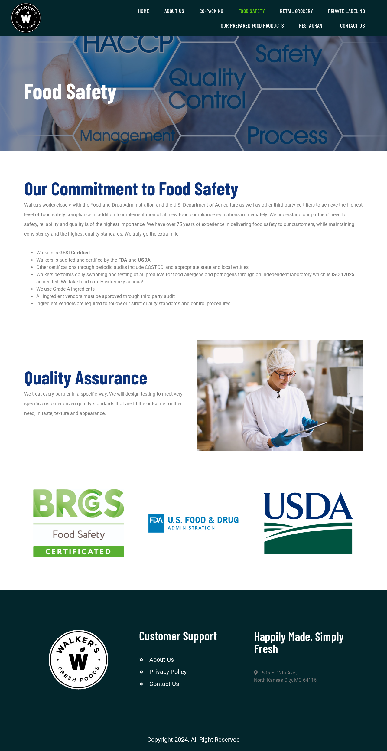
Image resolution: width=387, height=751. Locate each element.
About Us (174, 11)
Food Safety (252, 11)
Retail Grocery (296, 11)
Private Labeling (346, 11)
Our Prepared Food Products (252, 25)
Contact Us (352, 25)
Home (143, 11)
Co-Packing (211, 11)
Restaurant (312, 25)
